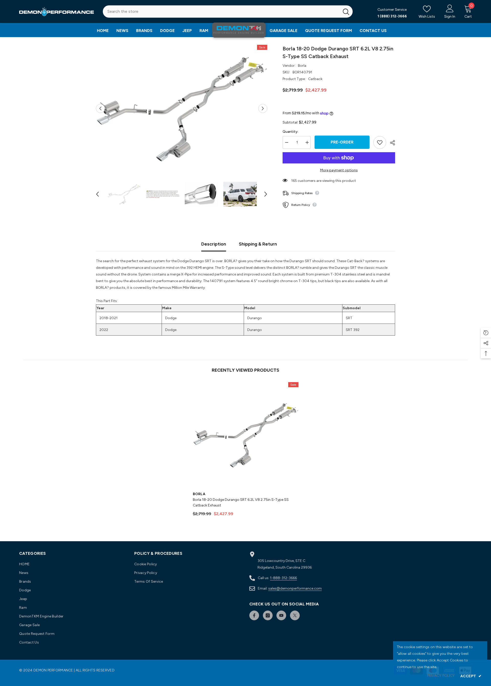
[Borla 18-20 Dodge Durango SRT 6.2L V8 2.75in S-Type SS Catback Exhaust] (245, 435)
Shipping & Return (258, 244)
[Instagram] (268, 615)
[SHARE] (390, 143)
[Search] (228, 11)
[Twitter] (295, 615)
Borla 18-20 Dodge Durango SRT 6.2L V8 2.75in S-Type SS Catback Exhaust (241, 502)
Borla (302, 65)
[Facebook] (254, 615)
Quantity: (290, 131)
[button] (100, 108)
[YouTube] (281, 615)
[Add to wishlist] (379, 142)
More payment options (339, 170)
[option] (181, 108)
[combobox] (221, 11)
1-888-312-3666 (283, 578)
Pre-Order (342, 142)
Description (213, 244)
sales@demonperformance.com (295, 588)
